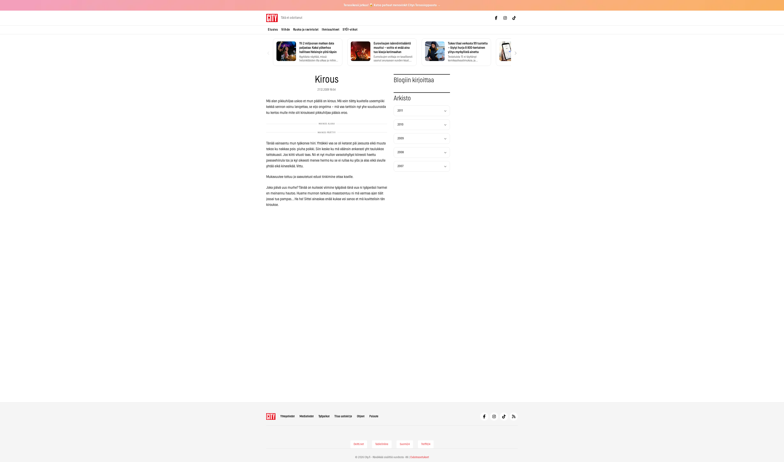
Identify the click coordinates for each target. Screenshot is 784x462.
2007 (400, 166)
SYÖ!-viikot (350, 29)
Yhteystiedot (287, 416)
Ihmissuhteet (330, 29)
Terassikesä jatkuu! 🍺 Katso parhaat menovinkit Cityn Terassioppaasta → (392, 5)
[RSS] (514, 416)
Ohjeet (360, 416)
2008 (401, 152)
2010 (400, 124)
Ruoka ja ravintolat (306, 29)
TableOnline (381, 444)
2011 (400, 110)
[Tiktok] (514, 18)
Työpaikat (324, 416)
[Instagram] (505, 18)
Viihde (285, 29)
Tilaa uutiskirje (343, 416)
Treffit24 (425, 444)
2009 (401, 138)
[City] (270, 416)
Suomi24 (405, 444)
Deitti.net (359, 444)
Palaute (373, 416)
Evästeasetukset (419, 457)
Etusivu (273, 29)
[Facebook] (496, 18)
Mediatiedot (307, 416)
